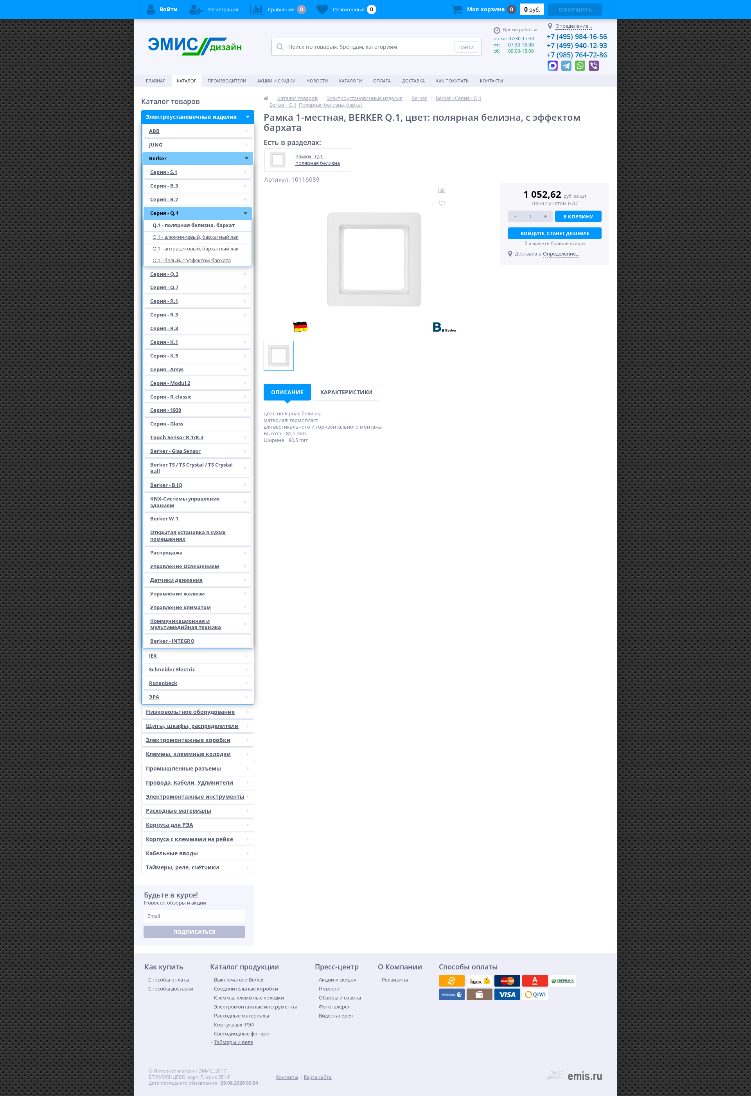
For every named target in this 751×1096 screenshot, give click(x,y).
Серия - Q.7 (164, 287)
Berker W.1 (164, 518)
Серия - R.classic (171, 396)
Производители (227, 81)
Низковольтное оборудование (190, 711)
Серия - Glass (166, 423)
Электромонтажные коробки (188, 740)
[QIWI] (563, 981)
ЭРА (154, 696)
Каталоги (350, 81)
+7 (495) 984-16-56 (577, 36)
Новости (317, 81)
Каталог (186, 81)
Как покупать (452, 81)
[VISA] (452, 981)
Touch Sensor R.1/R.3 (176, 437)
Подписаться (194, 931)
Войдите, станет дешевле (555, 233)
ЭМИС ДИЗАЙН (555, 1075)
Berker (158, 158)
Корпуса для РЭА (169, 824)
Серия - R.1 (164, 300)
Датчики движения (176, 579)
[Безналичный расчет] (535, 994)
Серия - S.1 (163, 171)
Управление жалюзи (177, 593)
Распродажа (166, 552)
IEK (153, 655)
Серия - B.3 (164, 185)
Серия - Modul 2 (170, 382)
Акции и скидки (276, 81)
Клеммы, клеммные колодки (188, 754)
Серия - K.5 (164, 355)
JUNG (155, 144)
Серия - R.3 (164, 314)
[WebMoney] (507, 981)
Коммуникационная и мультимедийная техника (185, 624)
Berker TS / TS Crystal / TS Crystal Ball (191, 468)
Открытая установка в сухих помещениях (188, 535)
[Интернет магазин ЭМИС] (266, 98)
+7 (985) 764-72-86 (577, 54)
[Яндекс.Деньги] (535, 981)
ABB (154, 130)
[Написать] (553, 63)
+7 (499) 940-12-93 (577, 45)
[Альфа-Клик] (452, 994)
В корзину (578, 216)
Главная (155, 81)
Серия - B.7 (164, 199)
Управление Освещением (184, 566)
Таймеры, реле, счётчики (182, 867)
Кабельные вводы (172, 853)
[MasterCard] (479, 981)
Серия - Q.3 (164, 273)
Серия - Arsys (166, 369)
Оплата (382, 81)
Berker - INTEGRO (172, 640)
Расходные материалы (178, 810)
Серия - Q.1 (164, 212)
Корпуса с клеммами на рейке (189, 839)
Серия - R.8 (164, 328)
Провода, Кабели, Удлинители (189, 782)
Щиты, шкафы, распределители (192, 725)
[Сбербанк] (479, 994)
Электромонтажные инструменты (195, 796)
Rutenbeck (163, 683)
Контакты (491, 81)
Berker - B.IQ (166, 484)
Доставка (413, 81)
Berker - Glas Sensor (175, 450)
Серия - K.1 (164, 341)
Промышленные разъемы (183, 768)
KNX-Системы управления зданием (185, 502)
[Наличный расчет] (507, 994)
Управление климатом (180, 607)
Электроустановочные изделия (191, 116)
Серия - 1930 (165, 409)
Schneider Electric (172, 669)
